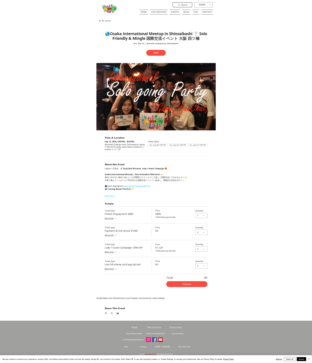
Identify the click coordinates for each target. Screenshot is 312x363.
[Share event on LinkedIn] (118, 313)
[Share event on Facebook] (106, 313)
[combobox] (201, 215)
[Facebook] (154, 339)
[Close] (309, 359)
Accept (301, 359)
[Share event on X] (112, 313)
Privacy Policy (228, 359)
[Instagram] (148, 339)
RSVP (156, 53)
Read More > (110, 196)
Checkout (186, 284)
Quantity (199, 210)
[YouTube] (160, 339)
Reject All (289, 359)
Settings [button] (279, 359)
